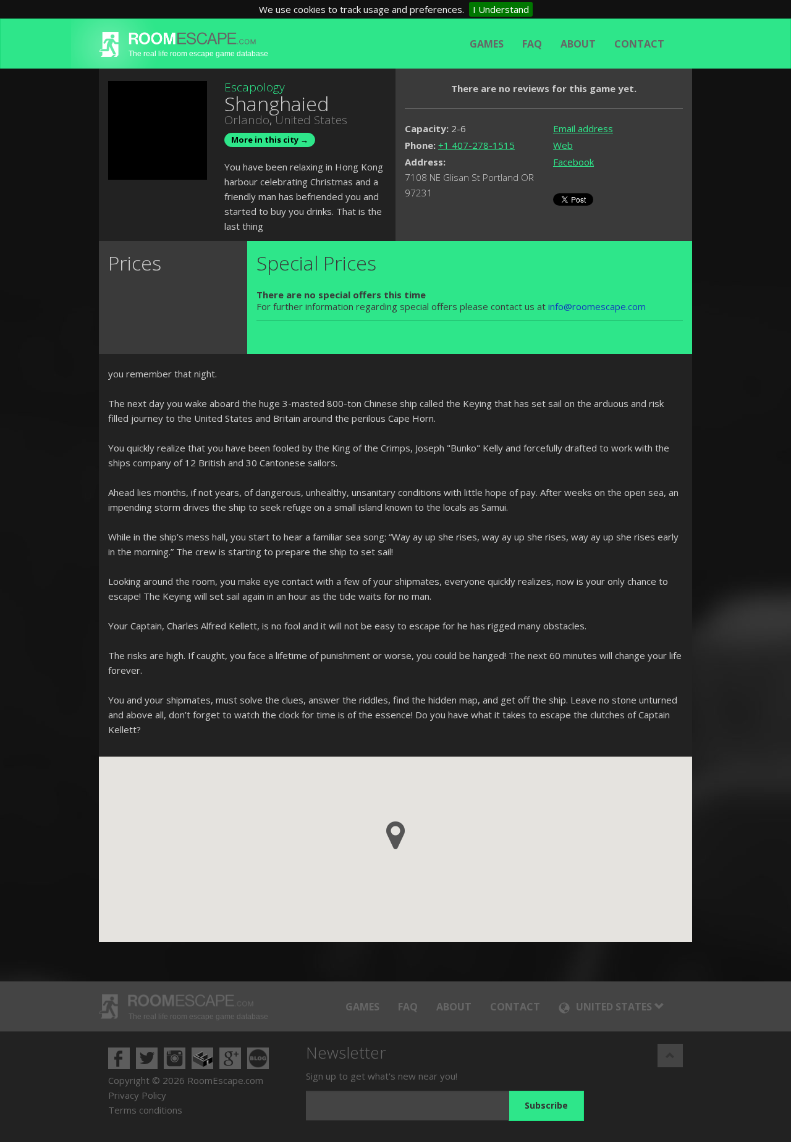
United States (311, 120)
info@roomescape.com (597, 306)
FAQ (532, 44)
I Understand (501, 9)
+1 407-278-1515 (476, 145)
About (578, 44)
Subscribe (546, 1105)
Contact (639, 44)
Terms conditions (145, 1110)
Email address (583, 128)
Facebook (573, 162)
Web (563, 145)
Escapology (254, 87)
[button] (395, 835)
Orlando (246, 120)
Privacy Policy (137, 1095)
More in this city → (269, 139)
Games (487, 44)
